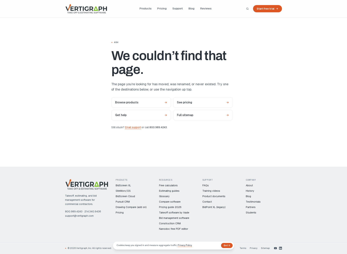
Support (177, 8)
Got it (227, 245)
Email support (133, 127)
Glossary (164, 196)
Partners (251, 207)
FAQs (205, 185)
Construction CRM (170, 223)
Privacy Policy (185, 245)
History (250, 190)
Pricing (162, 8)
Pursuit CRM (123, 201)
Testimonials (253, 201)
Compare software (170, 201)
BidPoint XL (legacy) (214, 207)
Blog (191, 8)
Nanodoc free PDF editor (173, 228)
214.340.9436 (92, 211)
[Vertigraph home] (86, 9)
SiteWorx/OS (123, 190)
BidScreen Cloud (125, 196)
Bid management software (174, 218)
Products (145, 8)
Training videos (211, 190)
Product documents (213, 196)
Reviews (205, 8)
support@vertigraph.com (79, 215)
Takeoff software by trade (174, 212)
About (249, 185)
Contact (207, 201)
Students (251, 212)
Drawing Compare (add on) (131, 207)
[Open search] (247, 8)
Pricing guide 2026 (170, 207)
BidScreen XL (123, 185)
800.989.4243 (158, 127)
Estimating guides (169, 190)
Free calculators (168, 185)
